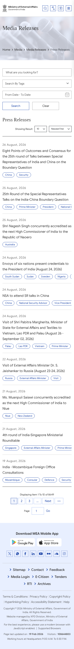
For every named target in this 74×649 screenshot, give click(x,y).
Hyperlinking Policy (17, 602)
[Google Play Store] (22, 542)
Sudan (30, 276)
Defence (49, 479)
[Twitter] (10, 554)
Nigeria (61, 276)
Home (6, 49)
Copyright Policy (59, 596)
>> (59, 501)
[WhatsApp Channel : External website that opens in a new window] (17, 554)
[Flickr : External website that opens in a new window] (49, 554)
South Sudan (12, 276)
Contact (37, 570)
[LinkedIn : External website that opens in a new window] (33, 554)
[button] (61, 8)
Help (66, 602)
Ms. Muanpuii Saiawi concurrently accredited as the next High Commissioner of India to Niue (36, 403)
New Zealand (25, 415)
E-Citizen (42, 577)
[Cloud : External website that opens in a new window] (56, 554)
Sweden (45, 276)
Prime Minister (27, 206)
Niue (7, 415)
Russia (8, 378)
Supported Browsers (49, 628)
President (48, 206)
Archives (44, 584)
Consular (32, 479)
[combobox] (53, 8)
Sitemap (19, 570)
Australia (10, 244)
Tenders (61, 577)
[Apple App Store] (49, 542)
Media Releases (36, 49)
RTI (29, 584)
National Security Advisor (33, 302)
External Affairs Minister (33, 378)
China (8, 174)
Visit (55, 378)
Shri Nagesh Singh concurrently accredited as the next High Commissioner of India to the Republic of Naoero (37, 231)
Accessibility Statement (46, 602)
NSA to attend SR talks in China (25, 296)
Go (48, 511)
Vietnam (39, 346)
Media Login (20, 577)
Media (18, 49)
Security (23, 174)
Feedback (57, 570)
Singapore (10, 447)
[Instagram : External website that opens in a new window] (64, 554)
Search (15, 106)
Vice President (62, 302)
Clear (45, 106)
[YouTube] (41, 554)
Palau (8, 346)
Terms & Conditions (15, 596)
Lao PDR (23, 346)
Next (48, 501)
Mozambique (12, 479)
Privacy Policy (38, 596)
